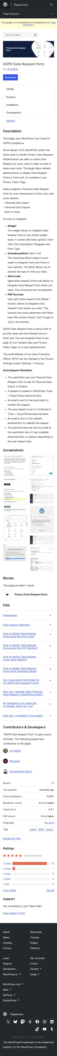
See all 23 (49, 823)
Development (13, 112)
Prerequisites (10, 615)
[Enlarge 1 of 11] (23, 459)
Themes (34, 937)
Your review (9, 890)
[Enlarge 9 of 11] (49, 539)
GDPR (41, 830)
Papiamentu (16, 1014)
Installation (12, 104)
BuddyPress (11, 1000)
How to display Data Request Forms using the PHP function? (20, 647)
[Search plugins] (35, 35)
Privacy (7, 948)
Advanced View (12, 838)
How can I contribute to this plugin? (23, 715)
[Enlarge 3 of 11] (23, 518)
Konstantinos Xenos (20, 771)
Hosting (7, 942)
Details (10, 88)
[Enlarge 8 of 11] (49, 510)
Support (10, 120)
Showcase (36, 932)
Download (10, 77)
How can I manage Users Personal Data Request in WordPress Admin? (23, 693)
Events (34, 963)
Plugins (34, 942)
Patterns (35, 948)
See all (50, 890)
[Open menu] (52, 4)
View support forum (14, 913)
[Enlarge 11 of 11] (49, 561)
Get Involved (37, 958)
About (6, 932)
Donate (35, 968)
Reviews (11, 97)
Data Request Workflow (16, 625)
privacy (49, 830)
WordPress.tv (12, 974)
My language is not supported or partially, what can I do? (19, 705)
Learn (6, 958)
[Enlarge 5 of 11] (49, 459)
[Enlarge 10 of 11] (49, 551)
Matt (7, 989)
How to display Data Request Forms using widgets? (19, 658)
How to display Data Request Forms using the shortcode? (19, 635)
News (6, 937)
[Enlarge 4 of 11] (23, 547)
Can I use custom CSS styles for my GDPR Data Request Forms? (21, 681)
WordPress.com (13, 984)
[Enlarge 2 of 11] (23, 492)
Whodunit (14, 761)
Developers (9, 968)
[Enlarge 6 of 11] (49, 482)
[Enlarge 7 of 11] (49, 497)
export (33, 830)
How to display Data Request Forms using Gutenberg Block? (20, 670)
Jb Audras (12, 69)
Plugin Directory (11, 13)
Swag (34, 974)
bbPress (9, 995)
